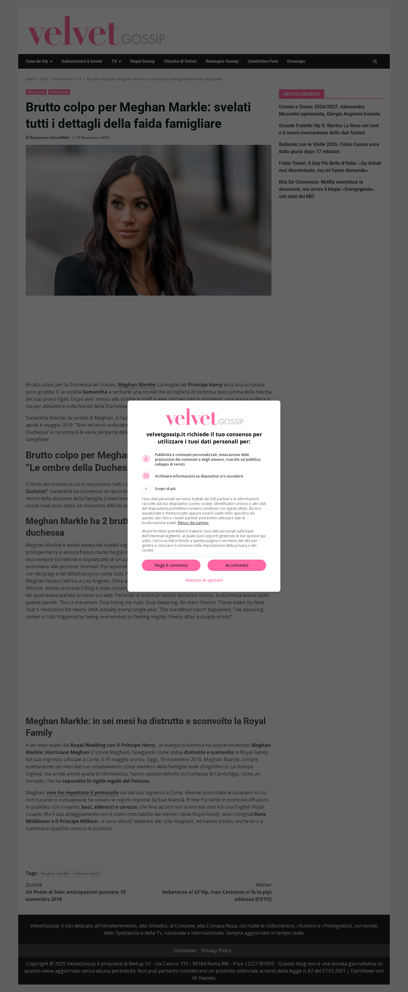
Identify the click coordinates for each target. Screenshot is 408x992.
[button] (204, 489)
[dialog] (204, 496)
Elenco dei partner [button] (193, 522)
